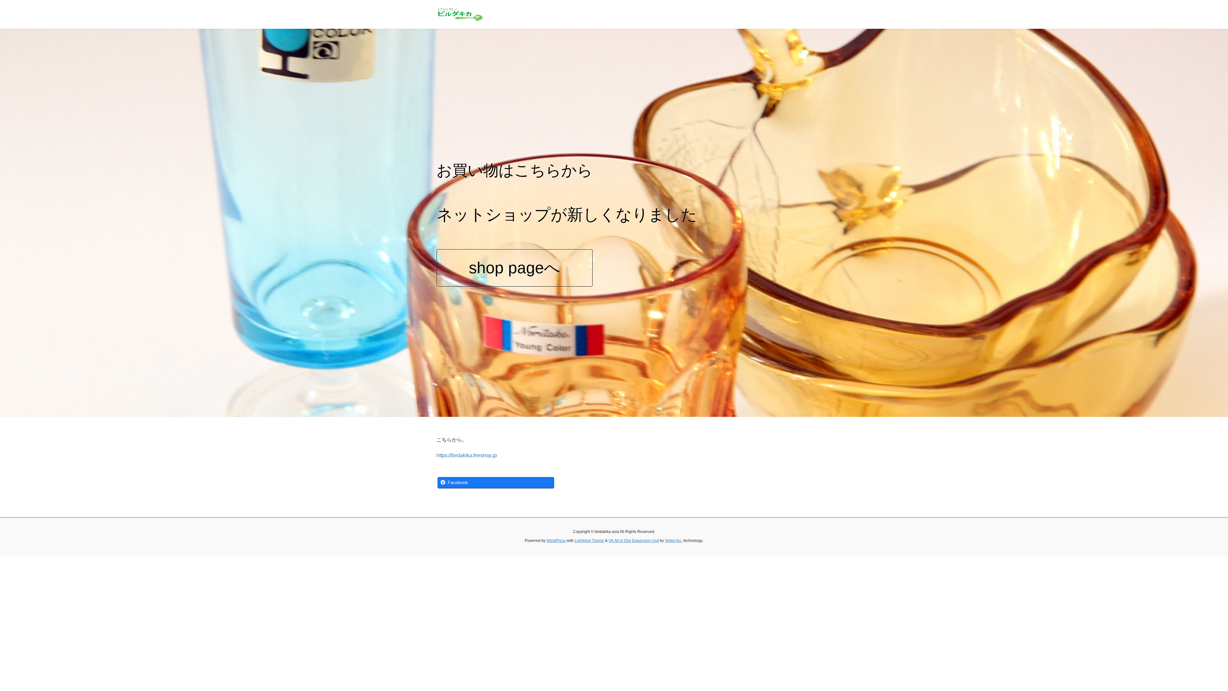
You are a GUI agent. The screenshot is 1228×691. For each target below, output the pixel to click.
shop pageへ (514, 268)
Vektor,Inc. (673, 540)
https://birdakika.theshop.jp (467, 455)
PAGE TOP (1196, 664)
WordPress (556, 540)
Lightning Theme (589, 540)
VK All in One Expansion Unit (634, 540)
